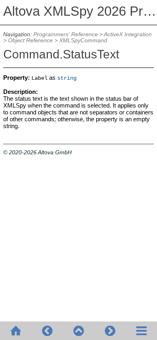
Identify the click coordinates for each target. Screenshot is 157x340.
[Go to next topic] (110, 330)
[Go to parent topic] (78, 330)
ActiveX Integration (128, 34)
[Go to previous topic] (47, 330)
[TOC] (141, 330)
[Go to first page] (15, 330)
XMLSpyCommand (83, 40)
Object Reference (30, 40)
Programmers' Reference (65, 34)
